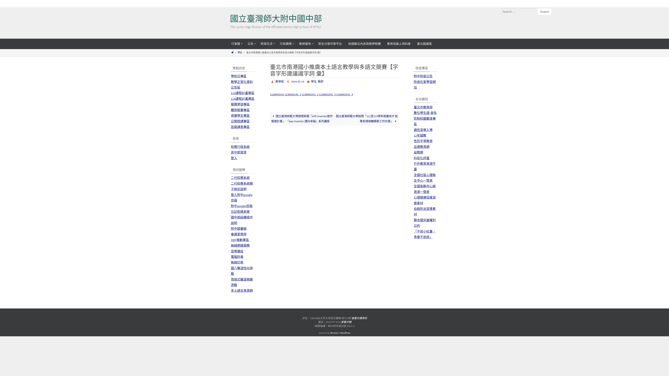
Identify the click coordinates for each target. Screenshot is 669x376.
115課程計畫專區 (242, 93)
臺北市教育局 (423, 107)
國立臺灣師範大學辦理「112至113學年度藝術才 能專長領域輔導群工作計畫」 (367, 118)
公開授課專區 (240, 121)
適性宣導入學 (423, 130)
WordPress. (345, 332)
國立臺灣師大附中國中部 (276, 18)
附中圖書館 (239, 229)
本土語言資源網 (242, 291)
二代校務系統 (240, 178)
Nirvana (334, 332)
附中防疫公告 (423, 76)
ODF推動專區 (240, 240)
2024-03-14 (297, 81)
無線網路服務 (240, 246)
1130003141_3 (327, 94)
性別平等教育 (423, 141)
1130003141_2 (310, 94)
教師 (320, 81)
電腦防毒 (237, 257)
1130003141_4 (344, 94)
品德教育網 (421, 147)
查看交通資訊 (359, 318)
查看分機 (346, 322)
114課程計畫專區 (242, 99)
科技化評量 (421, 158)
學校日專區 (239, 76)
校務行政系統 (240, 147)
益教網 (418, 152)
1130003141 (277, 94)
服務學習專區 (240, 104)
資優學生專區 (240, 116)
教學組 (279, 81)
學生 (240, 52)
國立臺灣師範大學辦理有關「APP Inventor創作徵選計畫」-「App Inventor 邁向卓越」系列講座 (302, 118)
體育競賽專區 (240, 110)
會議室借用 (239, 234)
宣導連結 (237, 251)
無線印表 (237, 262)
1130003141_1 (292, 94)
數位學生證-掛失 (425, 113)
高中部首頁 (239, 152)
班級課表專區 (240, 127)
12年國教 (420, 136)
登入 (234, 158)
